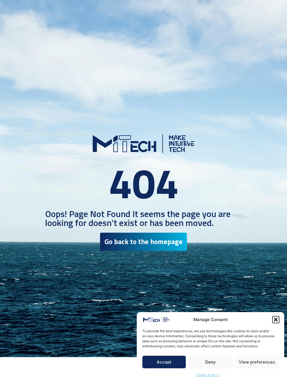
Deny (210, 362)
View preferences (257, 362)
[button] (276, 319)
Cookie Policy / (208, 375)
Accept (164, 362)
